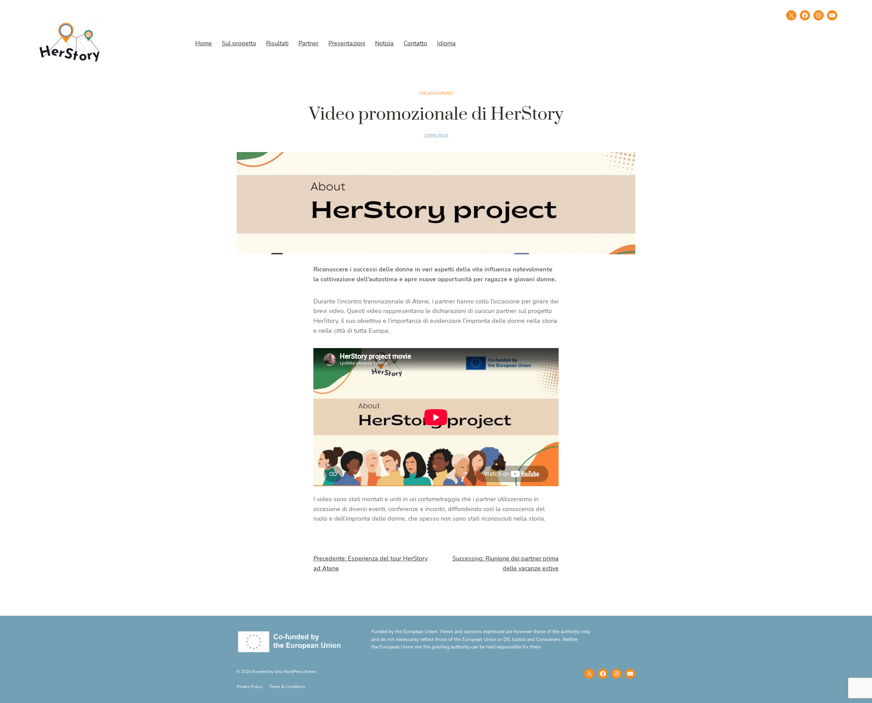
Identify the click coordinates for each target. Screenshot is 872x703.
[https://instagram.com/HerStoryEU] (616, 674)
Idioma (446, 43)
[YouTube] (630, 674)
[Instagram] (818, 15)
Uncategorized (436, 93)
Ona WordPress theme (295, 671)
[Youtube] (832, 15)
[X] (791, 15)
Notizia (384, 43)
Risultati (277, 43)
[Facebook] (805, 15)
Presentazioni (346, 43)
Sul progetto (239, 43)
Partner (308, 43)
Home (203, 43)
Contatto (415, 43)
